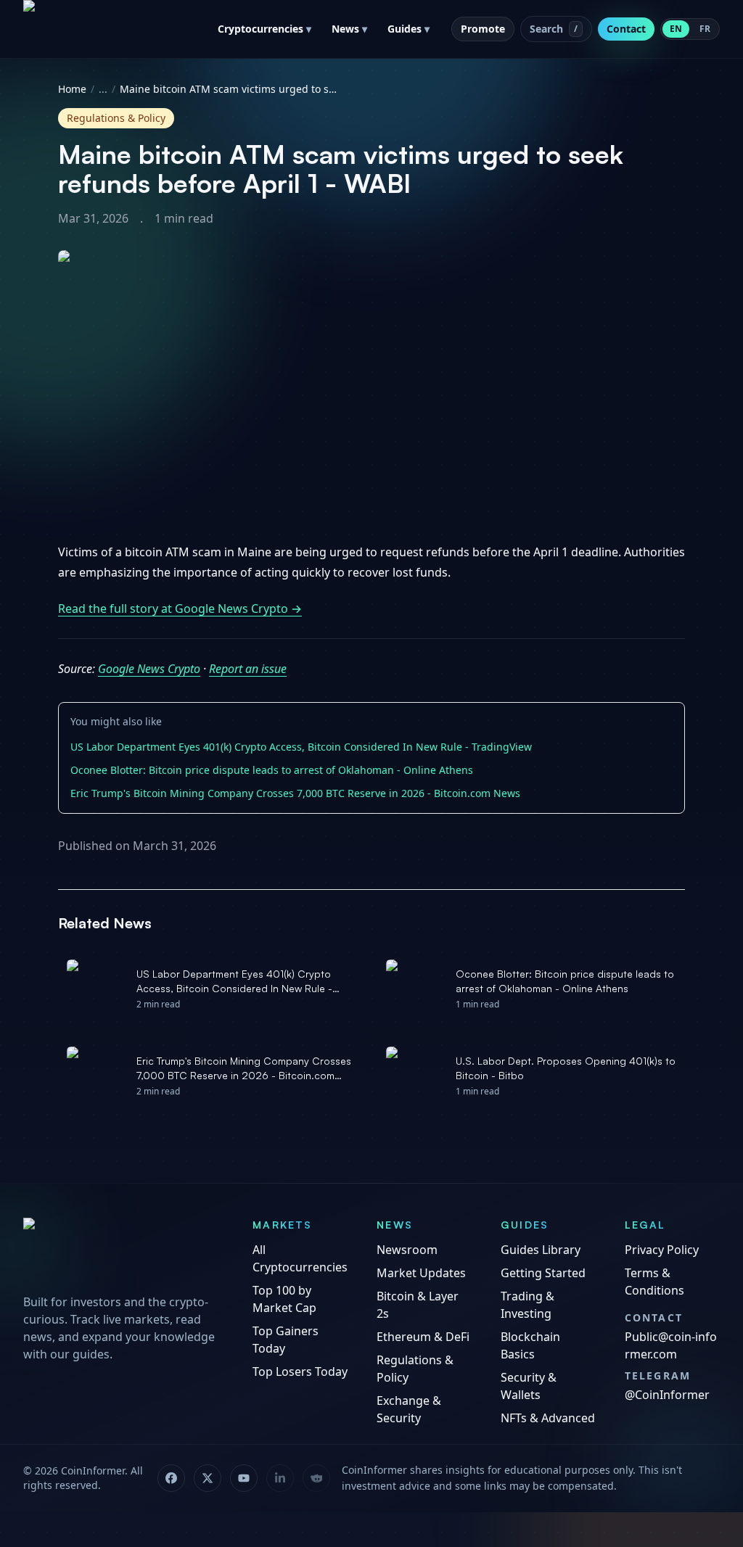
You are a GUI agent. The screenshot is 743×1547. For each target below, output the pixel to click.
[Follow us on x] (207, 1478)
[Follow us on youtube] (244, 1478)
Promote (483, 29)
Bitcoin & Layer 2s (418, 1304)
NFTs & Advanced (548, 1418)
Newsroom (407, 1250)
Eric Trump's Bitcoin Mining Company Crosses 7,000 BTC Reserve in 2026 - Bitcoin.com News (295, 793)
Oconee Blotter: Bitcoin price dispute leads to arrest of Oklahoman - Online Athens (271, 770)
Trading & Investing (527, 1304)
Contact (626, 29)
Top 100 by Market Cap (284, 1299)
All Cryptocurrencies (300, 1258)
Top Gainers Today (286, 1339)
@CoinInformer (667, 1395)
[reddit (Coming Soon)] (316, 1478)
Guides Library (540, 1250)
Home (72, 89)
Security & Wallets (529, 1386)
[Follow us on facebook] (171, 1478)
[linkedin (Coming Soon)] (280, 1478)
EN (676, 28)
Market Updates (421, 1273)
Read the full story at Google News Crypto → (180, 608)
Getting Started (543, 1273)
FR (704, 28)
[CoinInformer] (123, 1251)
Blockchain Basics (530, 1345)
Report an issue (248, 669)
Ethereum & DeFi (423, 1337)
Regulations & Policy (415, 1368)
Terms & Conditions (654, 1281)
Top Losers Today (300, 1371)
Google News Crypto (149, 669)
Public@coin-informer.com (671, 1345)
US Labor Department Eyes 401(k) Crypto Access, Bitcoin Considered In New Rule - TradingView (301, 747)
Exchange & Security (409, 1409)
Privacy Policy (662, 1250)
